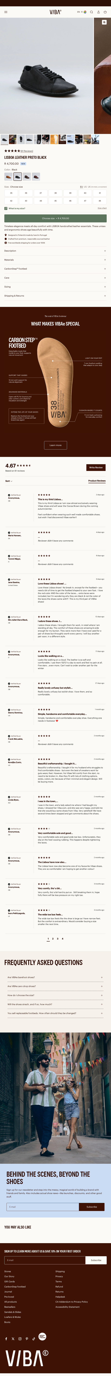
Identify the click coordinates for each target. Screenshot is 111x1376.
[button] (48, 939)
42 (11, 201)
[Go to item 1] (4, 140)
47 (85, 201)
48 (100, 201)
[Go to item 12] (95, 140)
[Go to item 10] (79, 140)
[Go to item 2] (13, 140)
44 (41, 201)
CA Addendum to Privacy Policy (72, 1301)
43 (26, 201)
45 (55, 201)
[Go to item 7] (54, 140)
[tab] (97, 481)
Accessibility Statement (68, 1307)
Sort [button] (7, 481)
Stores (7, 1271)
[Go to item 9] (70, 140)
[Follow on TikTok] (34, 1339)
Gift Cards (9, 1281)
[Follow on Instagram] (20, 1339)
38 (55, 193)
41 (100, 193)
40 (85, 193)
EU (81, 186)
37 (41, 193)
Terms (59, 1281)
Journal (8, 1291)
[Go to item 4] (29, 140)
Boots (7, 1322)
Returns (59, 1291)
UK (89, 186)
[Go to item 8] (62, 140)
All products (10, 1301)
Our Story (9, 1276)
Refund (59, 1286)
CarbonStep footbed (15, 1286)
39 (70, 193)
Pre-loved (9, 1296)
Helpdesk (60, 1296)
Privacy (59, 1276)
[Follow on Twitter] (13, 1339)
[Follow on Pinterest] (27, 1339)
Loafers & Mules (12, 1317)
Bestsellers (9, 1307)
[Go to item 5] (37, 140)
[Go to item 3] (21, 140)
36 (26, 193)
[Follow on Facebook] (6, 1339)
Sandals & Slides (12, 1312)
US (85, 186)
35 (11, 193)
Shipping (60, 1271)
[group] (22, 465)
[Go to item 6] (46, 140)
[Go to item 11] (87, 140)
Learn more (55, 445)
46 (70, 201)
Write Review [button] (96, 467)
